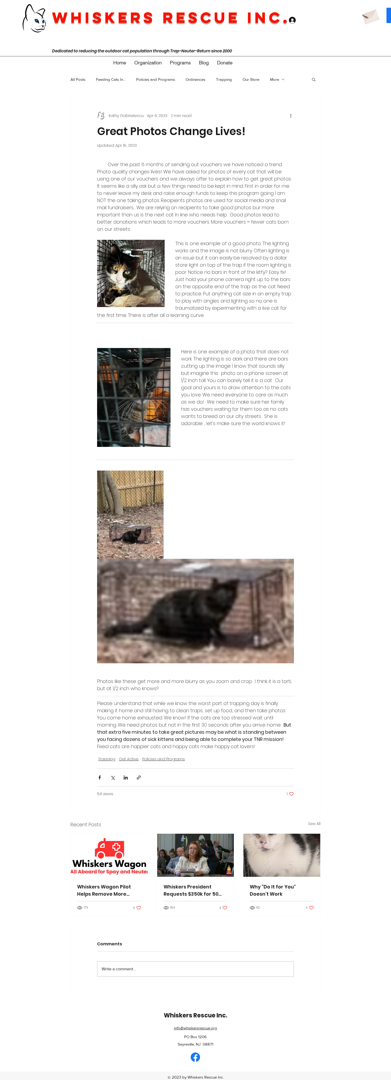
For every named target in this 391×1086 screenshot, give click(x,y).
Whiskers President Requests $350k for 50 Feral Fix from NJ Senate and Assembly (194, 890)
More (274, 79)
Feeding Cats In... (111, 79)
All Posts (77, 79)
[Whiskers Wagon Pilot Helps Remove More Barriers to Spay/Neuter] (109, 855)
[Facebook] (195, 1057)
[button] (148, 62)
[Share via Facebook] (99, 777)
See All (314, 823)
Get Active (129, 759)
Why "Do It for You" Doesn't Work (273, 890)
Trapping (224, 79)
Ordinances (195, 79)
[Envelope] (370, 15)
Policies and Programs (155, 79)
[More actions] (291, 115)
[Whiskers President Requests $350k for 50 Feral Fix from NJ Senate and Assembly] (195, 855)
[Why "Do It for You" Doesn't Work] (281, 855)
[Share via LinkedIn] (125, 777)
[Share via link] (138, 777)
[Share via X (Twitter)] (112, 777)
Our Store (251, 79)
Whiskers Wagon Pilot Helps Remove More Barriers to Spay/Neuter (106, 890)
